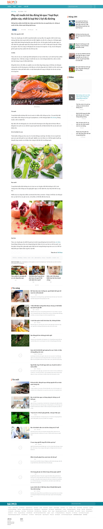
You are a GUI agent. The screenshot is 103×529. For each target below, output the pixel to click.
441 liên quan (30, 29)
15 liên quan (84, 118)
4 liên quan (38, 491)
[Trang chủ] (12, 2)
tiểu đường (54, 117)
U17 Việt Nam (74, 512)
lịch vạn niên (79, 507)
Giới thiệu (9, 520)
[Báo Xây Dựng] (77, 72)
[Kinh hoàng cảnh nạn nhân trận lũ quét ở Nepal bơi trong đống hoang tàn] (72, 97)
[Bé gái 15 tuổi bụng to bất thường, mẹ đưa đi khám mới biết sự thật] (72, 46)
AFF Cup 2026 (77, 511)
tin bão (64, 509)
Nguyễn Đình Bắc (58, 509)
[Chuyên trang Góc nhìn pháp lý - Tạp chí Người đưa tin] (77, 29)
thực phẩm (48, 257)
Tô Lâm (49, 511)
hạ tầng (70, 507)
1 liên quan (37, 309)
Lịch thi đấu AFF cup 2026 (84, 512)
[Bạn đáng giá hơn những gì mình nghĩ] (20, 341)
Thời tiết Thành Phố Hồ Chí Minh (40, 512)
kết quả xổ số (89, 509)
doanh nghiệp (56, 507)
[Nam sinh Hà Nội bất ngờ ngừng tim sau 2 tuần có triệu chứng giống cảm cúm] (20, 355)
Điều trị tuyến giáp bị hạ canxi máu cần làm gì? (44, 457)
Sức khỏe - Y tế (22, 11)
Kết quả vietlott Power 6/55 (27, 509)
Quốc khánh (36, 507)
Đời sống (13, 11)
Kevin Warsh (85, 507)
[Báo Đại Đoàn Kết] (32, 474)
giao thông (23, 511)
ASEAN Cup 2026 (38, 514)
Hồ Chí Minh (45, 507)
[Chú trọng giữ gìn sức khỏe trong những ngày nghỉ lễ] (20, 477)
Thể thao (60, 252)
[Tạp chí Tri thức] (31, 337)
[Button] (95, 6)
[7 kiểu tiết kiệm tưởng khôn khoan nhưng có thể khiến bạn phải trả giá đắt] (20, 311)
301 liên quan (82, 100)
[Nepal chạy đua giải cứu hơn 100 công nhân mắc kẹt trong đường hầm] (72, 134)
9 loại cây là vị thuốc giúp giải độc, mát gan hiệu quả (45, 413)
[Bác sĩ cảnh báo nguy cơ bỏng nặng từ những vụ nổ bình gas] (20, 402)
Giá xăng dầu (10, 511)
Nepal (53, 511)
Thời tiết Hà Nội (30, 511)
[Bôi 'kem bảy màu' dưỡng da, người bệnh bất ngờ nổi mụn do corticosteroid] (20, 296)
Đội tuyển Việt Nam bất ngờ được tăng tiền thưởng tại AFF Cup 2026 (83, 68)
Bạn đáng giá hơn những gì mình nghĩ (41, 335)
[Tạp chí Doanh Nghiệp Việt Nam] (14, 30)
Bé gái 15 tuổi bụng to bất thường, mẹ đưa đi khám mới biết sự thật (82, 45)
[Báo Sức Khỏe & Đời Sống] (12, 280)
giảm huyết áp (38, 257)
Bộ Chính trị (10, 512)
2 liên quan (81, 109)
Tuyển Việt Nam (45, 509)
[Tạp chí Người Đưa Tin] (32, 491)
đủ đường (20, 257)
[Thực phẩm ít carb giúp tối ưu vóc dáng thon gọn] (19, 270)
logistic (48, 512)
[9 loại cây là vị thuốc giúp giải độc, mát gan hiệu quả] (20, 418)
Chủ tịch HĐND (71, 511)
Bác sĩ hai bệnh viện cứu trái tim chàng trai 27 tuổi (45, 427)
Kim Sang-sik (51, 509)
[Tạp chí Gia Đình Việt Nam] (32, 444)
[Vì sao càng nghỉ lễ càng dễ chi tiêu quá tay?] (20, 447)
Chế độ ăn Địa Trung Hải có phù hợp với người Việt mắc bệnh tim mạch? (36, 278)
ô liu (32, 257)
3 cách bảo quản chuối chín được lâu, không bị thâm (45, 320)
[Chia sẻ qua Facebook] (12, 253)
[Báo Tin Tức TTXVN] (32, 401)
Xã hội (41, 507)
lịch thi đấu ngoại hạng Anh (66, 514)
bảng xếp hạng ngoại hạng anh (14, 514)
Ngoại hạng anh (46, 514)
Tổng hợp (21, 520)
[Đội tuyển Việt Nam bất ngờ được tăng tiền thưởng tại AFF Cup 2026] (72, 69)
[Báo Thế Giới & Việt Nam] (48, 282)
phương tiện (68, 512)
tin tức (15, 512)
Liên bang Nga (17, 511)
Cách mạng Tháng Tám (71, 509)
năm (75, 507)
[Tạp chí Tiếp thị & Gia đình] (31, 309)
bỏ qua (43, 257)
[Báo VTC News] (78, 137)
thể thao (19, 509)
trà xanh (54, 257)
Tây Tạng (78, 509)
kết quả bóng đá (89, 511)
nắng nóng (44, 511)
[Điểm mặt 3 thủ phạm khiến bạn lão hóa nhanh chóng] (55, 270)
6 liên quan (38, 429)
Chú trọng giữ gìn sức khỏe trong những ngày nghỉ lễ (46, 472)
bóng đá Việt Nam (21, 512)
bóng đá (50, 507)
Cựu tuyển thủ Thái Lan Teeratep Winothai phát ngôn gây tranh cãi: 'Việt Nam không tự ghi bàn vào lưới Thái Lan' (83, 25)
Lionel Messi (62, 507)
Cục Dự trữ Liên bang (12, 509)
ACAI (29, 257)
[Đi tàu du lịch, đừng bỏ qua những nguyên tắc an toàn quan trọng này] (20, 388)
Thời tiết (83, 509)
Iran (67, 507)
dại (58, 257)
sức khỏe (57, 242)
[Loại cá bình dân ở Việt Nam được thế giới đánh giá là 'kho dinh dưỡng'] (20, 492)
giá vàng (91, 507)
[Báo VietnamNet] (32, 322)
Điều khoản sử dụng (10, 522)
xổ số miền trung (38, 511)
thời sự (9, 507)
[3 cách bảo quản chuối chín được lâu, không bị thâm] (20, 326)
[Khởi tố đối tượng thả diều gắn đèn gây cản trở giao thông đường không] (72, 116)
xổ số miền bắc (29, 512)
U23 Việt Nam (22, 507)
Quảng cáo (9, 524)
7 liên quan (38, 322)
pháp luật (52, 514)
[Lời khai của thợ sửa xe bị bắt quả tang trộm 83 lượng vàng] (72, 36)
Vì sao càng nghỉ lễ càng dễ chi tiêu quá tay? (43, 442)
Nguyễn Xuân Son (29, 507)
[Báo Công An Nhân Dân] (78, 118)
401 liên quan (40, 354)
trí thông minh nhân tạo (60, 512)
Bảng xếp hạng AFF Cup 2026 (61, 511)
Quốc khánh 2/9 (37, 509)
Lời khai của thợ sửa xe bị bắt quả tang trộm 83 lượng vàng (83, 36)
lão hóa (25, 257)
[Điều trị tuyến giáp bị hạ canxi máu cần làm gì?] (20, 462)
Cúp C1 (52, 512)
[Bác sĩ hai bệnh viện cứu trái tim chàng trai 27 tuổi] (20, 433)
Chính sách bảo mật (10, 523)
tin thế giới (31, 514)
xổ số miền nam (24, 514)
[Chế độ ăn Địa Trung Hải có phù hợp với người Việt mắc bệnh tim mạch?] (37, 270)
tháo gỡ (83, 511)
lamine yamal (15, 507)
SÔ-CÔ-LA (15, 257)
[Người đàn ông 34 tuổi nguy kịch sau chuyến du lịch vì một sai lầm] (20, 370)
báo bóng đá (57, 514)
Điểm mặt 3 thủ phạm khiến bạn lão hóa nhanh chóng (54, 278)
